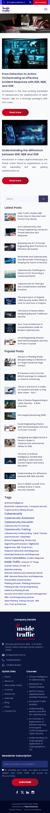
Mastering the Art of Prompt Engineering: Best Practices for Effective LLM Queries (32, 246)
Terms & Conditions (32, 809)
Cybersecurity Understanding (18, 533)
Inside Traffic (13, 562)
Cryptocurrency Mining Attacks (19, 510)
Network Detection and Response (26, 576)
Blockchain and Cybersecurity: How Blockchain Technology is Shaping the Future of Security (32, 259)
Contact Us (10, 711)
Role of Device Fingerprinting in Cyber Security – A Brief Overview (33, 403)
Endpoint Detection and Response (22, 550)
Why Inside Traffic (13, 685)
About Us (9, 681)
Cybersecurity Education (19, 522)
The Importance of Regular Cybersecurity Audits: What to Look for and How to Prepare (32, 300)
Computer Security (38, 506)
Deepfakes (25, 536)
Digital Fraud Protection (16, 543)
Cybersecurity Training (18, 529)
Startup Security (26, 600)
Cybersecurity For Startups (17, 525)
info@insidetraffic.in (16, 654)
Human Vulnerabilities (15, 558)
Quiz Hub (9, 698)
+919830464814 (13, 665)
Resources (10, 694)
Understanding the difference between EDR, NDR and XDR (22, 152)
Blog (24, 27)
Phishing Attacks (13, 583)
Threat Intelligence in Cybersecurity (38, 678)
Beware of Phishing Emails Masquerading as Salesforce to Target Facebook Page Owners (32, 361)
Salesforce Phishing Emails (17, 590)
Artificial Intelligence (14, 503)
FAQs (7, 706)
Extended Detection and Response (22, 554)
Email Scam (26, 547)
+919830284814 (13, 660)
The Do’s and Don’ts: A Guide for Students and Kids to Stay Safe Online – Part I (32, 389)
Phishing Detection (31, 583)
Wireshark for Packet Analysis (36, 685)
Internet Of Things (30, 562)
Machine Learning (13, 569)
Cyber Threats (40, 533)
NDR (6, 576)
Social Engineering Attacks (22, 597)
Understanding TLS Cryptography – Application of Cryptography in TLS (38, 743)
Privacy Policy (8, 775)
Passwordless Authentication (18, 580)
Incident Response (35, 558)
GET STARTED (40, 2)
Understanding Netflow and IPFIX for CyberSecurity (37, 711)
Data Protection (12, 536)
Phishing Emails (12, 586)
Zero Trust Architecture (15, 604)
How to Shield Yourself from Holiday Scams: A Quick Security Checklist (31, 487)
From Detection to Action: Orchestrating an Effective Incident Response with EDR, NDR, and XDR (24, 80)
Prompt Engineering (29, 586)
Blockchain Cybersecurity (16, 506)
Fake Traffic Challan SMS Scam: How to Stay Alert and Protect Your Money (31, 216)
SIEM (7, 597)
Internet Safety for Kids (15, 565)
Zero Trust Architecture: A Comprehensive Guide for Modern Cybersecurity (30, 327)
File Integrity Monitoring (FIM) (32, 415)
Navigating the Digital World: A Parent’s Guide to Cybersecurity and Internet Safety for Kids (32, 442)
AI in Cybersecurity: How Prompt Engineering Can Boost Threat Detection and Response (32, 231)
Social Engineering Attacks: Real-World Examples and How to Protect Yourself (33, 340)
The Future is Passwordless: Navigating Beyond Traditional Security (32, 313)
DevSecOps (30, 540)
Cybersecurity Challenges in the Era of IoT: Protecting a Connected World (31, 273)
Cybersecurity (13, 514)
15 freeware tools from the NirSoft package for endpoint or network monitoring (32, 376)
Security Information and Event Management (26, 593)
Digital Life (34, 543)
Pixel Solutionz (31, 806)
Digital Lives (10, 547)
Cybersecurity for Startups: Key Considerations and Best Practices (32, 286)
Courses (9, 689)
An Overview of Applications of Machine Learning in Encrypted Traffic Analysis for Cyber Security (38, 726)
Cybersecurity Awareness (19, 518)
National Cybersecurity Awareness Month (24, 573)
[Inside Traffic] (6, 9)
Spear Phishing (11, 600)
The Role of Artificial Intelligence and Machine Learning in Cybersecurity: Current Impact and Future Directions (31, 460)
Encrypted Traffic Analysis (37, 703)
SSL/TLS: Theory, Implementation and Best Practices (38, 694)
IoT (28, 565)
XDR (37, 600)
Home (16, 27)
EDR (18, 547)
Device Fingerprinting (14, 540)
